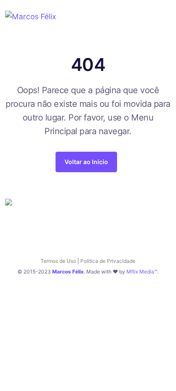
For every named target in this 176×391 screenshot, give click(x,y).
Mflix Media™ (141, 271)
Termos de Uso (58, 261)
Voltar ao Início (86, 161)
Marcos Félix (68, 271)
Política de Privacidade (107, 261)
